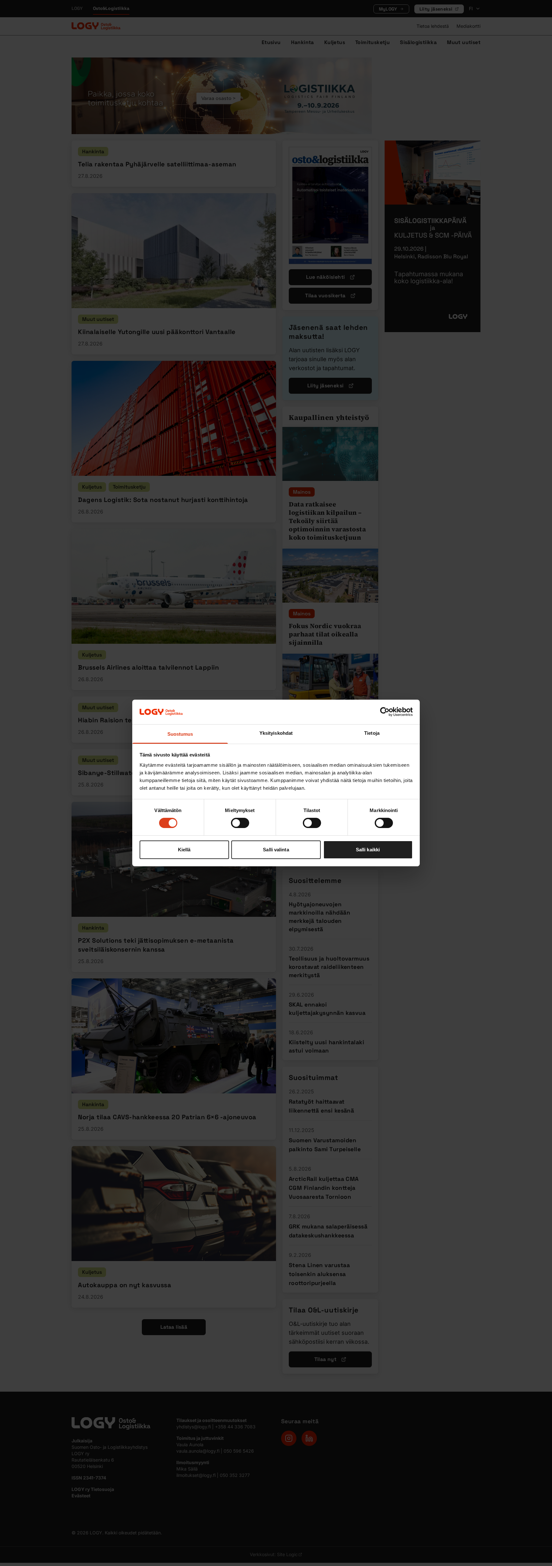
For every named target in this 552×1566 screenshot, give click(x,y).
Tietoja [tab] (371, 733)
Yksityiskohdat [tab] (276, 733)
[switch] (240, 823)
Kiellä (184, 849)
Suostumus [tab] (180, 734)
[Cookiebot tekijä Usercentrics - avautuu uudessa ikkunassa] (385, 712)
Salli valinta (276, 849)
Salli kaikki (368, 849)
